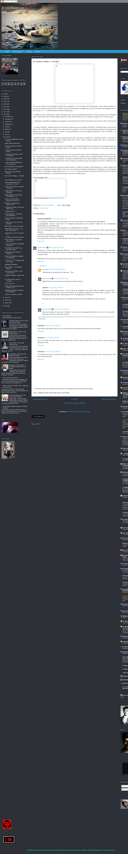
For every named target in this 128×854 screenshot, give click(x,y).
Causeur (125, 123)
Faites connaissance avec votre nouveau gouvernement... (17, 396)
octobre (7, 121)
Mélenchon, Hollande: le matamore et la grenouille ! (14, 291)
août (6, 127)
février (7, 300)
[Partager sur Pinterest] (69, 205)
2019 (5, 96)
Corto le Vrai (41, 247)
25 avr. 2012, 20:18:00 (52, 325)
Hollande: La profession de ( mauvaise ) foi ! (12, 204)
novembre (8, 119)
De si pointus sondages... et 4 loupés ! (14, 176)
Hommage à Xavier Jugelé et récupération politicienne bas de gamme (17, 366)
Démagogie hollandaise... (11, 264)
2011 (5, 306)
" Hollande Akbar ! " (10, 211)
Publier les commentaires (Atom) (79, 411)
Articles (125, 786)
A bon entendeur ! (18, 51)
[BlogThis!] (64, 205)
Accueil (7, 51)
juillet (7, 129)
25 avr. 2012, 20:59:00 (52, 351)
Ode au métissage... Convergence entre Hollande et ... (13, 214)
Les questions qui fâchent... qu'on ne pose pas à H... (14, 272)
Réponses (43, 266)
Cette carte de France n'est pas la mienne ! (13, 146)
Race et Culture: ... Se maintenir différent (13, 267)
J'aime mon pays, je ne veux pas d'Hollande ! (13, 191)
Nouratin (125, 406)
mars (6, 297)
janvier (7, 302)
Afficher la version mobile (74, 403)
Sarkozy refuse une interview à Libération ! (13, 252)
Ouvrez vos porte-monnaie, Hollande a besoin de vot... (13, 199)
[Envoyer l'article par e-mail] (58, 205)
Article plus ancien (108, 399)
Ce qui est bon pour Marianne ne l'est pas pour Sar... (13, 163)
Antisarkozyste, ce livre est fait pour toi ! (14, 233)
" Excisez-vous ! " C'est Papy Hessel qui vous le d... (14, 261)
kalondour (46, 269)
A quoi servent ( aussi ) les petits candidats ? (13, 223)
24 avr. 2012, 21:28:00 (61, 309)
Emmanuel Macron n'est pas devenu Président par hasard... (18, 321)
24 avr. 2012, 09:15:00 (61, 278)
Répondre (40, 241)
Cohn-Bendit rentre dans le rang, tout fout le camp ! (13, 248)
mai (6, 134)
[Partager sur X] (66, 205)
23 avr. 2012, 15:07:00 (59, 219)
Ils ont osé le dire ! (10, 283)
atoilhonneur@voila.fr (56, 198)
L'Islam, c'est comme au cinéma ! (14, 294)
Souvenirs (37, 51)
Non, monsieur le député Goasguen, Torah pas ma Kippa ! (15, 407)
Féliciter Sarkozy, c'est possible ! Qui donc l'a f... (13, 240)
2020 (5, 94)
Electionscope (71, 171)
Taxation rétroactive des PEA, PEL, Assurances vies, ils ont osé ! (15, 386)
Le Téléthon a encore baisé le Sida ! (14, 237)
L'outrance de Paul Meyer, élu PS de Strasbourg (14, 155)
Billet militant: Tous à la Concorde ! (14, 226)
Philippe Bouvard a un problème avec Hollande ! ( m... (13, 195)
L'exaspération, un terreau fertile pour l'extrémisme (13, 159)
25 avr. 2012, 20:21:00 (52, 337)
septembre (8, 124)
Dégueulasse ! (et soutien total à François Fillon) (17, 332)
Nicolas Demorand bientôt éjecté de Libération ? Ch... (14, 287)
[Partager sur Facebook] (67, 205)
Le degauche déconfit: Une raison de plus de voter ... (14, 208)
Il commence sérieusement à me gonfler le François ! (17, 354)
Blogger (112, 850)
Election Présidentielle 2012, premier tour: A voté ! (12, 183)
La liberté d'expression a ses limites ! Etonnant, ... (14, 187)
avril (6, 137)
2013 (5, 112)
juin (6, 132)
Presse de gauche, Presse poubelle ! (14, 166)
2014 (5, 109)
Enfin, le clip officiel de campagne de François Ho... (14, 257)
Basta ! (125, 230)
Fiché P (124, 617)
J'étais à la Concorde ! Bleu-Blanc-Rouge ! (14, 218)
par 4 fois (44, 110)
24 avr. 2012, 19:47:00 (55, 287)
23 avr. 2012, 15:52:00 (56, 247)
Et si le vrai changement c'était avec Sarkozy (14, 140)
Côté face (123, 103)
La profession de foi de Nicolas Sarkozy (13, 150)
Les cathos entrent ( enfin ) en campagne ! (13, 280)
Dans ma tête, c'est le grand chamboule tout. (16, 343)
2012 (5, 114)
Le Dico (29, 51)
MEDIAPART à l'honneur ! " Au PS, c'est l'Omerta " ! (13, 229)
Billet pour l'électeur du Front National (13, 172)
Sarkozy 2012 (44, 208)
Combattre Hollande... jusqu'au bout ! (14, 276)
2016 (5, 104)
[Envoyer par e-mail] (62, 205)
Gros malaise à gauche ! (11, 169)
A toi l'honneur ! (13, 7)
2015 (5, 106)
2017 (5, 101)
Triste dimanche (7, 316)
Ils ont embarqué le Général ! (10, 377)
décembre (8, 116)
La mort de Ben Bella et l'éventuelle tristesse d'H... (14, 244)
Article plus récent (40, 399)
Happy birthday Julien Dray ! (12, 143)
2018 (5, 99)
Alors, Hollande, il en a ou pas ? (13, 180)
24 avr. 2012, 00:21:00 (57, 269)
